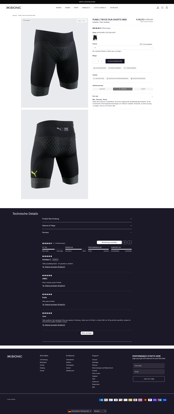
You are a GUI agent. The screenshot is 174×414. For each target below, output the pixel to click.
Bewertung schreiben (109, 242)
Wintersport (43, 362)
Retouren (94, 365)
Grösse (95, 44)
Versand (94, 359)
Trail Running (44, 359)
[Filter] (125, 242)
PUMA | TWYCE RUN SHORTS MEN (26, 15)
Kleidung (42, 368)
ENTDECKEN (114, 8)
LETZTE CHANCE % (100, 8)
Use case (95, 96)
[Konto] (157, 7)
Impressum (95, 381)
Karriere (68, 368)
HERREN (58, 8)
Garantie (94, 370)
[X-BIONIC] (13, 7)
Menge (95, 55)
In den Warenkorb (115, 61)
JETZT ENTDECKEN (97, 2)
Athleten (68, 362)
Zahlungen (95, 362)
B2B (93, 387)
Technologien (70, 365)
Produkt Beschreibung (50, 219)
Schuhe (42, 365)
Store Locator (96, 373)
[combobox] (79, 411)
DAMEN (67, 8)
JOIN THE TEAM (149, 379)
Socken (42, 370)
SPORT (76, 8)
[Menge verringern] (94, 61)
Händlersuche (70, 370)
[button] (97, 28)
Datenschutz (96, 384)
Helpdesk (95, 376)
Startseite (14, 15)
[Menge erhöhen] (102, 61)
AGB (93, 379)
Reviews (45, 232)
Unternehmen (70, 359)
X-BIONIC (13, 399)
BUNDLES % (86, 8)
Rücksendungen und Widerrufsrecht (102, 368)
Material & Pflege (48, 226)
